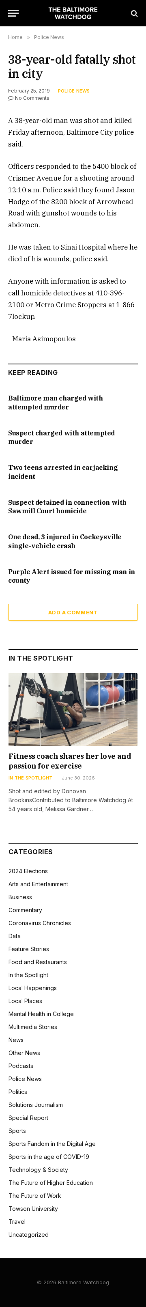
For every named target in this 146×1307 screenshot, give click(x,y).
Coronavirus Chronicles (40, 922)
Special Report (28, 1117)
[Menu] (13, 13)
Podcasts (21, 1065)
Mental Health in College (41, 1013)
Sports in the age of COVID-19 (49, 1156)
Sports (17, 1130)
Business (20, 897)
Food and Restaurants (38, 961)
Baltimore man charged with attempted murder (55, 402)
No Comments (32, 98)
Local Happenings (33, 987)
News (16, 1039)
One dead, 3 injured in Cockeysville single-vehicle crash (65, 541)
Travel (17, 1221)
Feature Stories (29, 948)
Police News (74, 91)
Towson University (33, 1208)
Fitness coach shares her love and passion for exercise (70, 761)
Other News (24, 1052)
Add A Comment (73, 612)
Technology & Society (38, 1169)
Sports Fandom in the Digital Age (52, 1143)
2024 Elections (28, 871)
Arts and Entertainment (38, 884)
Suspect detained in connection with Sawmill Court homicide (67, 506)
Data (15, 935)
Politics (18, 1091)
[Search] (133, 13)
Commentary (25, 910)
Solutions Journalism (36, 1104)
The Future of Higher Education (51, 1182)
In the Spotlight (28, 974)
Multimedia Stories (33, 1026)
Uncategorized (29, 1234)
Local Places (25, 1000)
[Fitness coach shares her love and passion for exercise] (73, 709)
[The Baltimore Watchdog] (73, 13)
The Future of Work (35, 1195)
